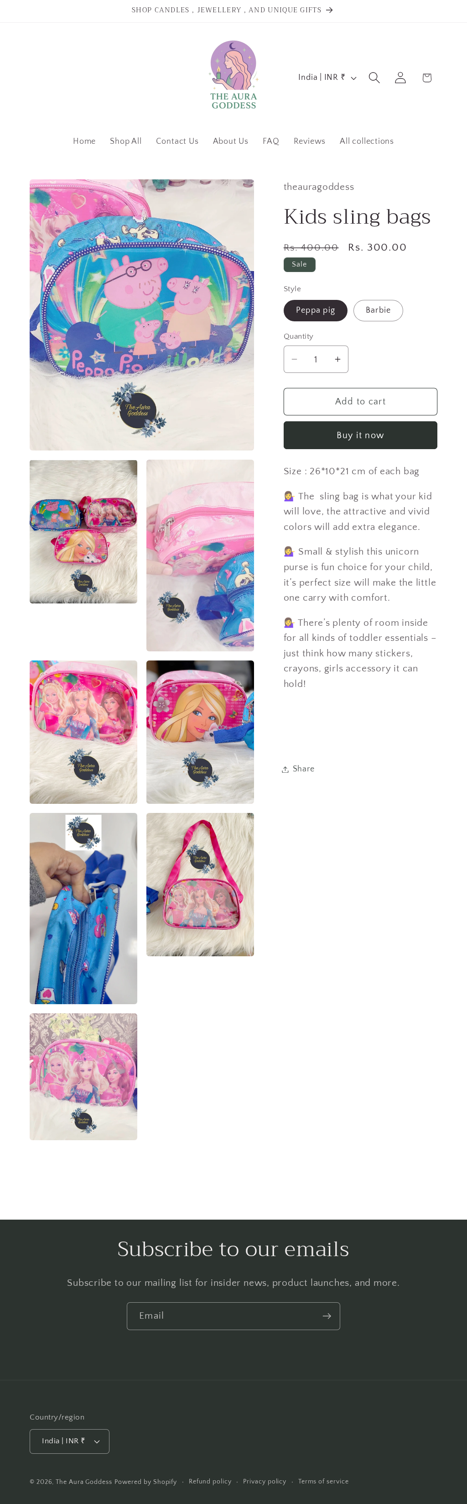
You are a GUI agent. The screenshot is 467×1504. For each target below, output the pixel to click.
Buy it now (360, 435)
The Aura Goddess (84, 1482)
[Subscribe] (327, 1316)
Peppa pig (316, 310)
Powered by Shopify (145, 1482)
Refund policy (210, 1481)
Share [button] (304, 769)
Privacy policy (264, 1481)
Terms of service (323, 1481)
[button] (375, 78)
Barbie (378, 310)
